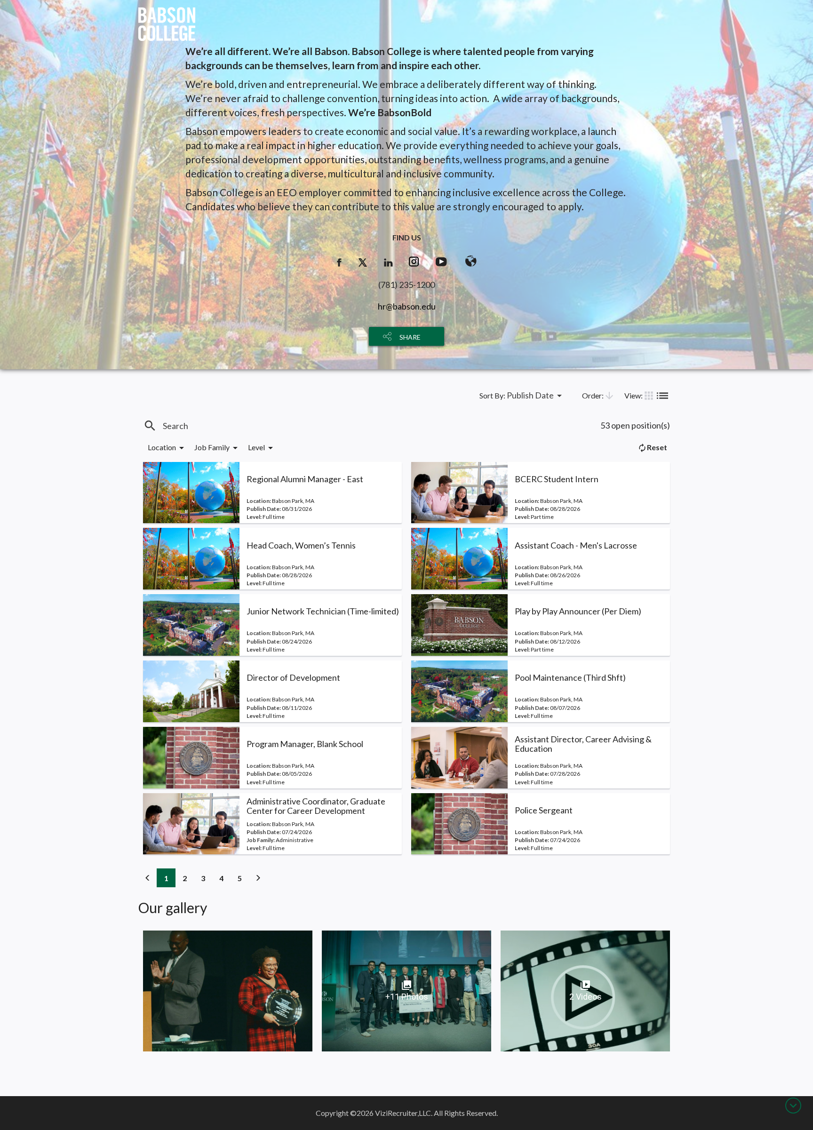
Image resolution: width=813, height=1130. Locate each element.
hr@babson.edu (407, 306)
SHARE (410, 337)
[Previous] (147, 877)
